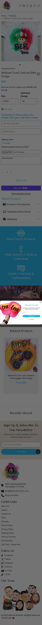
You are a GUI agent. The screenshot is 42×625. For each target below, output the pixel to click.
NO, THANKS (31, 319)
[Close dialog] (40, 302)
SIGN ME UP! (31, 315)
